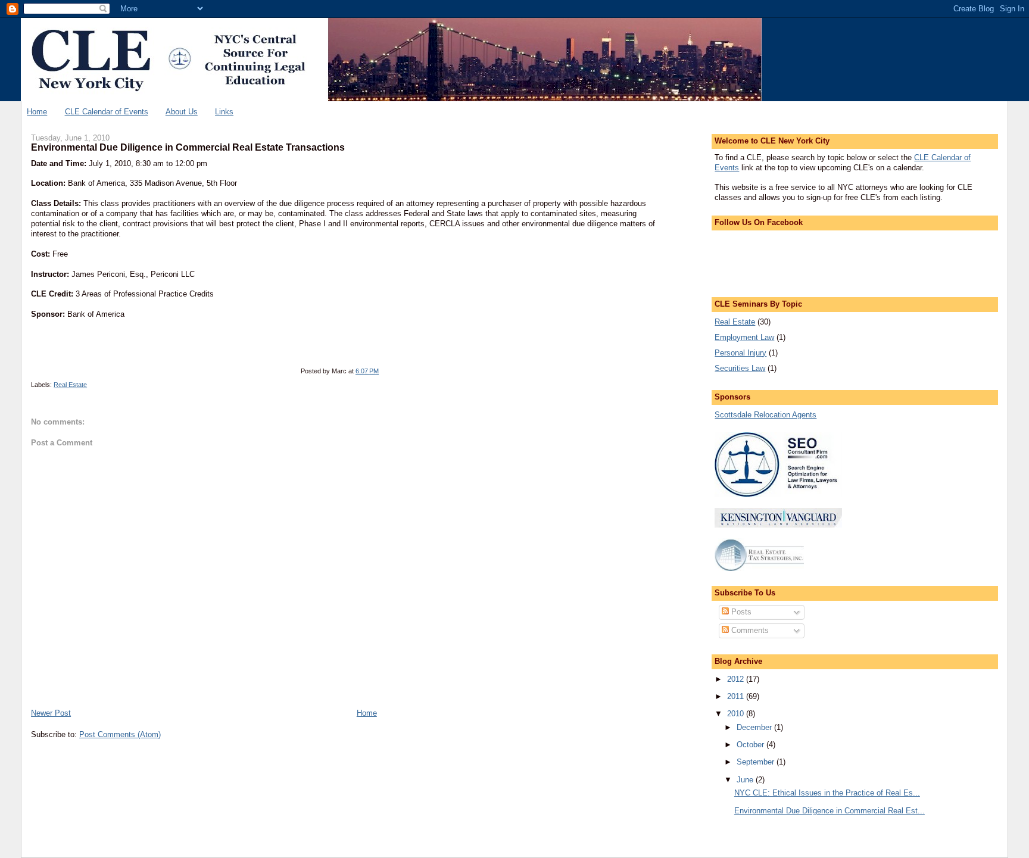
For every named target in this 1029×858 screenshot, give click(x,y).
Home (37, 111)
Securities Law (740, 368)
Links (224, 111)
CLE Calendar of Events (106, 111)
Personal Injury (740, 352)
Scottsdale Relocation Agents (765, 414)
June (746, 779)
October (751, 744)
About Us (182, 111)
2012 (736, 679)
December (755, 727)
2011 (736, 696)
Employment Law (744, 337)
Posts (740, 611)
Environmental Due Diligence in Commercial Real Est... (829, 810)
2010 (736, 713)
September (757, 761)
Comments (749, 630)
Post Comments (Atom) (120, 734)
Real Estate (70, 384)
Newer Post (51, 713)
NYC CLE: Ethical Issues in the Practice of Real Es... (827, 792)
